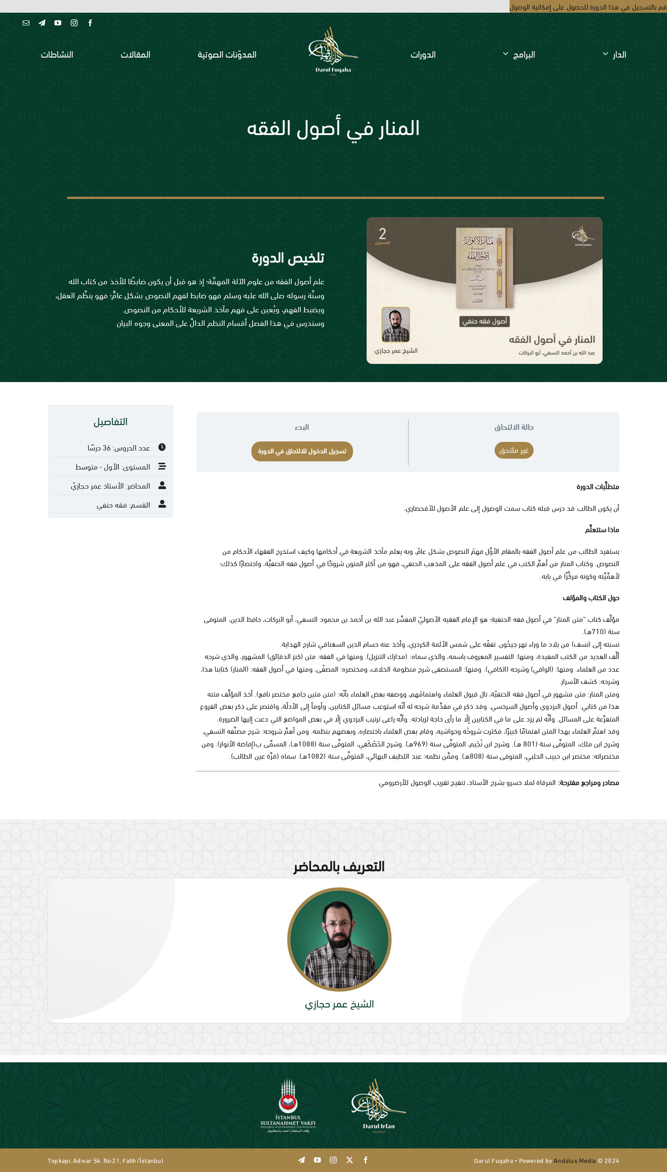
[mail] (26, 22)
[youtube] (57, 22)
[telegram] (42, 22)
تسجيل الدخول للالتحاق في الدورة (302, 450)
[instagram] (74, 22)
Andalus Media (575, 1160)
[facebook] (90, 22)
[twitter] (349, 1160)
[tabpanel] (333, 617)
